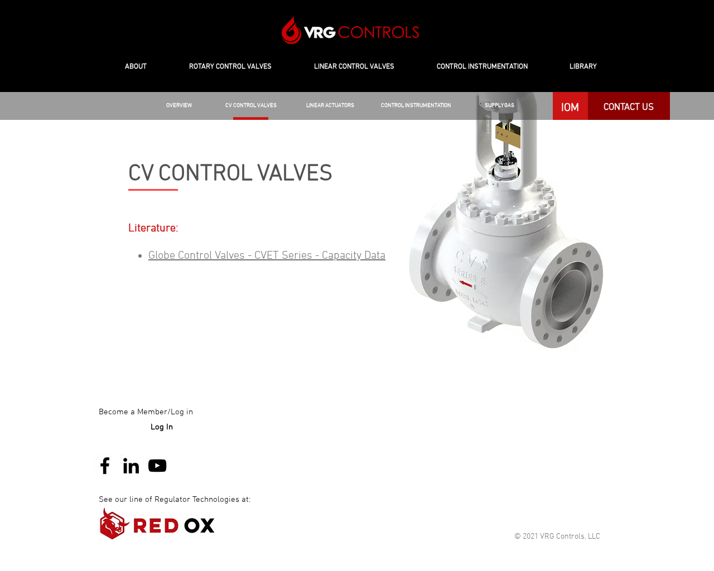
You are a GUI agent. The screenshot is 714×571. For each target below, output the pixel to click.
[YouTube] (157, 465)
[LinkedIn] (131, 465)
